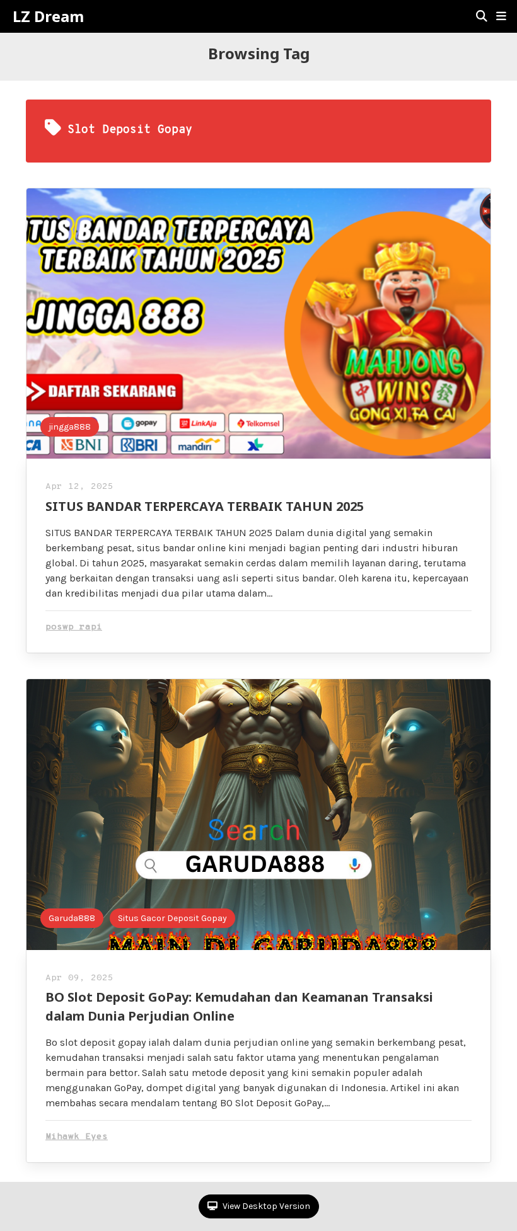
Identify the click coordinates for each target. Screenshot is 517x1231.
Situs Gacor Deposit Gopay (172, 918)
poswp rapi (73, 627)
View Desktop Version (265, 1206)
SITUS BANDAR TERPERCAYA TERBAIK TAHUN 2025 (204, 506)
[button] (501, 16)
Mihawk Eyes (76, 1136)
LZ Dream (48, 16)
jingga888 (70, 426)
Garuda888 (72, 918)
